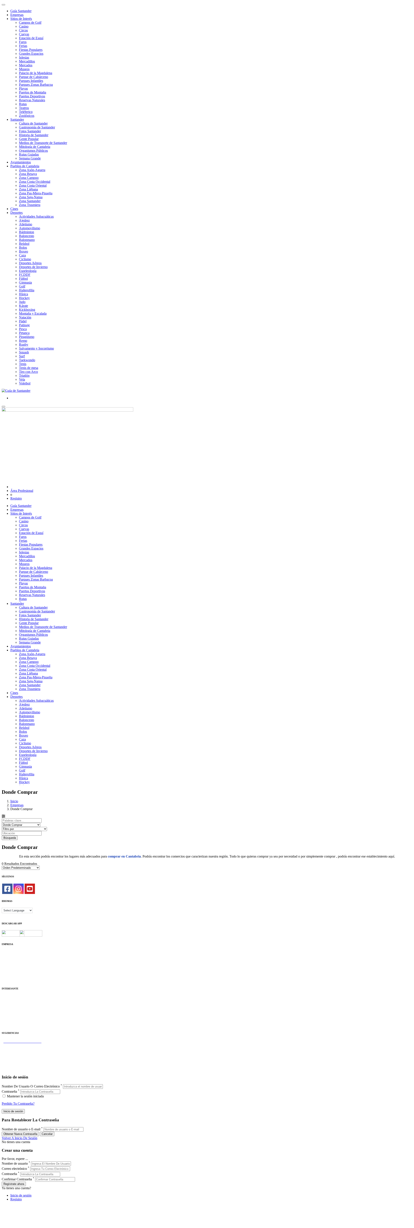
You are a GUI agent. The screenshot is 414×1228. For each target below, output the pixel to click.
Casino (23, 26)
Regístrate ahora (13, 1184)
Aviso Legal (10, 960)
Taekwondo (27, 360)
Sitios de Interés (21, 18)
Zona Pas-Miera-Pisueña (35, 193)
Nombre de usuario (15, 1163)
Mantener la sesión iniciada (25, 1096)
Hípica (23, 294)
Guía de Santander (14, 1065)
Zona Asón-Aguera (32, 170)
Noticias (7, 976)
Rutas (23, 104)
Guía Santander (20, 11)
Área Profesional (21, 490)
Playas (23, 88)
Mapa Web (9, 968)
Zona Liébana (28, 189)
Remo (23, 340)
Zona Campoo (29, 178)
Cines (14, 209)
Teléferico (26, 112)
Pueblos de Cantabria (24, 166)
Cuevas (24, 34)
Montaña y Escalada (33, 313)
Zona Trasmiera (29, 205)
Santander (17, 119)
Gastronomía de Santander (37, 127)
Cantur (6, 1005)
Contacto (8, 956)
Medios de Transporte (16, 1001)
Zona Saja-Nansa (30, 197)
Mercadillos (27, 61)
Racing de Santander (16, 1020)
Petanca (24, 333)
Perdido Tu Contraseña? (18, 1103)
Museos (24, 69)
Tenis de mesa (28, 368)
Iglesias (24, 57)
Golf (22, 286)
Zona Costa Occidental (34, 181)
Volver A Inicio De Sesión (19, 1138)
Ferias (23, 46)
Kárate (23, 306)
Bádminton (26, 232)
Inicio (14, 801)
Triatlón (24, 375)
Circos (23, 30)
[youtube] (30, 889)
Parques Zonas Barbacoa (36, 84)
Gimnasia (25, 282)
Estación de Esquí (31, 38)
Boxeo (23, 251)
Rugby (23, 344)
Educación (9, 1024)
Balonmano (27, 240)
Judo (22, 302)
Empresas (17, 15)
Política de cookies (14, 964)
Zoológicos (26, 115)
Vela (22, 379)
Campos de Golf (30, 22)
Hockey (24, 298)
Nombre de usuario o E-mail (21, 1129)
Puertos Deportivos (32, 96)
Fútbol (23, 278)
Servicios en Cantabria (17, 1053)
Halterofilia (26, 290)
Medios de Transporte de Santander (43, 143)
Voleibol (24, 383)
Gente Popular (29, 139)
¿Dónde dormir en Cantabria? (22, 1045)
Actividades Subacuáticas (36, 216)
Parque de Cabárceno (33, 77)
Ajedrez (24, 220)
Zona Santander (30, 201)
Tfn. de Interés (12, 997)
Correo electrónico (14, 1168)
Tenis (22, 364)
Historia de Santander (33, 135)
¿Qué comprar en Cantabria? (21, 1049)
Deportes (16, 212)
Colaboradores (12, 972)
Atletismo (25, 224)
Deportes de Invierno (33, 267)
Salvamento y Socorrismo (36, 348)
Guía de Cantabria (14, 1068)
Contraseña (9, 1091)
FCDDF (24, 275)
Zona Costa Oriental (33, 185)
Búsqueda (9, 837)
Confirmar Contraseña (17, 1179)
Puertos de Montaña (32, 92)
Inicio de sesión (20, 1195)
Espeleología (27, 271)
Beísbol (24, 243)
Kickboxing (27, 309)
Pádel (23, 321)
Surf (22, 356)
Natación (25, 317)
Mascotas (8, 1016)
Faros (23, 42)
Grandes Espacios (31, 53)
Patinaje (24, 325)
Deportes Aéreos (30, 263)
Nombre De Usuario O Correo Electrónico (31, 1086)
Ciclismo (25, 259)
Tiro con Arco (28, 371)
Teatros (24, 108)
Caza (22, 255)
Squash (24, 352)
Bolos (23, 247)
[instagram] (18, 889)
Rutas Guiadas (29, 154)
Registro (16, 498)
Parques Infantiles (31, 81)
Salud (5, 1009)
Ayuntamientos (20, 162)
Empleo (7, 1012)
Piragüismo (26, 337)
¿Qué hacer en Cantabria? (19, 1057)
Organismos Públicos (33, 150)
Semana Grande (30, 158)
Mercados (25, 65)
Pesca (23, 329)
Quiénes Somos (12, 953)
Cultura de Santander (33, 123)
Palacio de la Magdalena (35, 73)
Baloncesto (26, 236)
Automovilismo (29, 228)
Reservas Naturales (32, 100)
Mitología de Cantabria (34, 146)
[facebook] (7, 889)
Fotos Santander (30, 131)
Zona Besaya (28, 174)
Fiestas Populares (30, 50)
